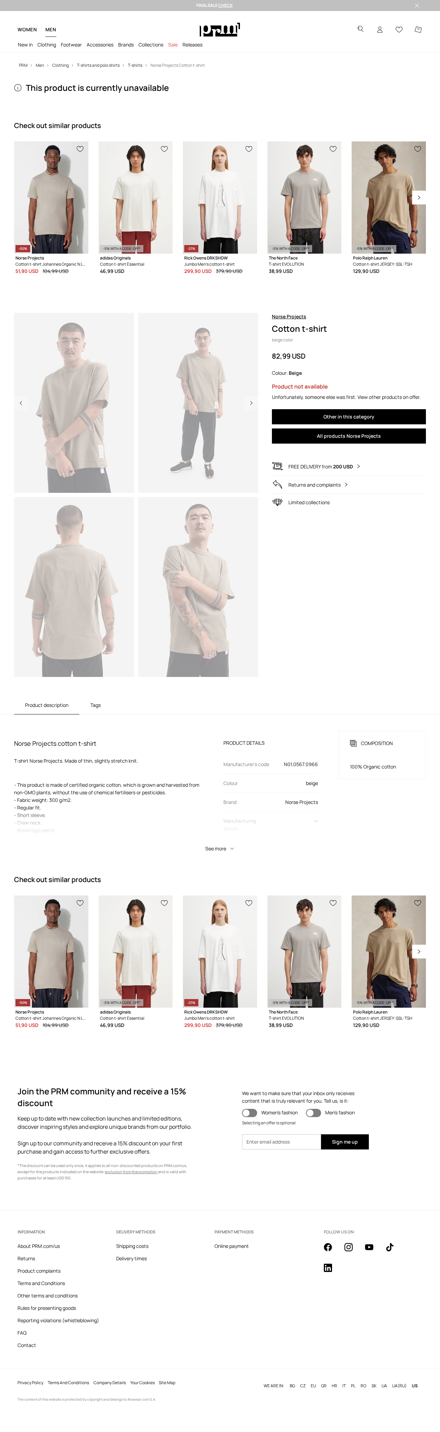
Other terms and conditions (48, 1295)
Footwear (71, 44)
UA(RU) (399, 1385)
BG (292, 1385)
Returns (26, 1258)
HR (334, 1385)
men (50, 29)
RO (363, 1385)
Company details (110, 1382)
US (415, 1385)
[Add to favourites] (80, 148)
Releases (192, 44)
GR (324, 1385)
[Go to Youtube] (373, 1251)
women (27, 29)
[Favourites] (399, 29)
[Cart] (418, 29)
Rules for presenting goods (47, 1308)
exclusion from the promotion (131, 1171)
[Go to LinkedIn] (332, 1271)
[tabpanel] (220, 785)
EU (313, 1385)
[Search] (360, 30)
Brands (126, 44)
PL (353, 1385)
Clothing (46, 44)
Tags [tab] (95, 705)
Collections (151, 44)
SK (374, 1385)
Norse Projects (289, 316)
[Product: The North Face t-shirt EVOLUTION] (304, 197)
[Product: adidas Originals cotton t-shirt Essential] (136, 197)
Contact (27, 1345)
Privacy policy (30, 1382)
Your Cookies (142, 1382)
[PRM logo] (220, 29)
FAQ (22, 1332)
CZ (303, 1385)
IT (344, 1385)
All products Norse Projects (349, 436)
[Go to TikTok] (394, 1251)
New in (25, 44)
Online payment (231, 1246)
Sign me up (345, 1141)
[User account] (380, 29)
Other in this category (348, 416)
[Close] (416, 5)
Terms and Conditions (41, 1283)
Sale (173, 44)
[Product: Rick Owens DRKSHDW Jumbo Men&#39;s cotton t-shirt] (220, 197)
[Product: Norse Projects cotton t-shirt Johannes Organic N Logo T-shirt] (51, 197)
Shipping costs (132, 1246)
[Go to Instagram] (352, 1251)
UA (384, 1385)
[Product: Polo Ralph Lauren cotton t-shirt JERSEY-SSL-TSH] (389, 197)
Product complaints (39, 1270)
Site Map (167, 1382)
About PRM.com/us (39, 1246)
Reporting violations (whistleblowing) (58, 1320)
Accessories (100, 44)
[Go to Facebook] (332, 1251)
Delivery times (131, 1258)
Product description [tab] (46, 705)
